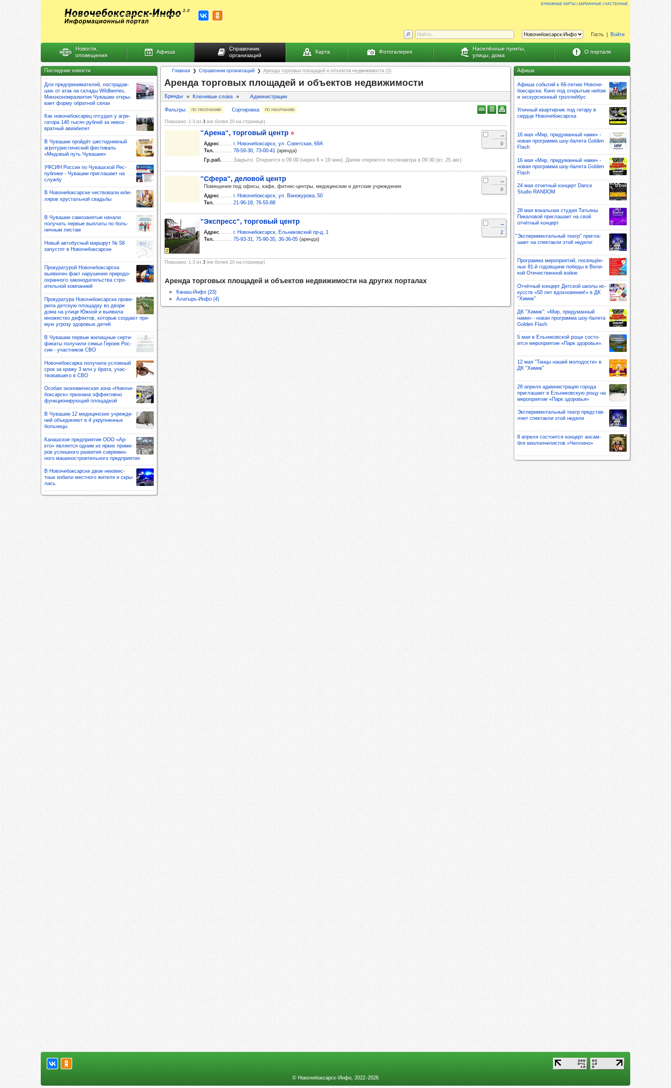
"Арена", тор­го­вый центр (244, 133)
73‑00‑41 (265, 150)
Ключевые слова (213, 96)
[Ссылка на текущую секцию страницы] (429, 83)
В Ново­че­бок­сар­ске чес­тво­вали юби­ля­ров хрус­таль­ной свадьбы (87, 196)
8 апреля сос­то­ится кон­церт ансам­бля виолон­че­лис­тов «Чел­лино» (559, 440)
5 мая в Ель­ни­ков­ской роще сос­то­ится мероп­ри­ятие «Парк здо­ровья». (560, 340)
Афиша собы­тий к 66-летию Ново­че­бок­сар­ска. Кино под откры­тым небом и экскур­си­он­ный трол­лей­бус (561, 91)
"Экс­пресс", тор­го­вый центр (250, 221)
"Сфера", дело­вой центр (243, 179)
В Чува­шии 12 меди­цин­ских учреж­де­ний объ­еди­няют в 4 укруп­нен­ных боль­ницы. (88, 420)
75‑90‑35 (265, 239)
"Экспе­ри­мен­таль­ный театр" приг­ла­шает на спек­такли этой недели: (558, 239)
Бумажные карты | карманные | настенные (584, 3)
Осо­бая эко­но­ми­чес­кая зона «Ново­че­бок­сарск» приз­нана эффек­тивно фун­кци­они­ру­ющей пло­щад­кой (89, 394)
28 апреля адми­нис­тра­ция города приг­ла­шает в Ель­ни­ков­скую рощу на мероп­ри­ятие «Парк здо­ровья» (561, 393)
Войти (617, 34)
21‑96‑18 (243, 202)
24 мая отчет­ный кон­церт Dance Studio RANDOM (554, 189)
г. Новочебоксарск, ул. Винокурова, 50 (278, 195)
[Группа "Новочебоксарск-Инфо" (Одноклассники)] (217, 15)
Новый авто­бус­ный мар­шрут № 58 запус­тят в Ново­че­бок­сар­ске (84, 246)
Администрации (268, 96)
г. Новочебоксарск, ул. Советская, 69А (278, 143)
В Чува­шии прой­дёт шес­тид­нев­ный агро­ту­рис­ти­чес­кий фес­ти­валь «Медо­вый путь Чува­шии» (85, 148)
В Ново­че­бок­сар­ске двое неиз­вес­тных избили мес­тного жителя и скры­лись (89, 477)
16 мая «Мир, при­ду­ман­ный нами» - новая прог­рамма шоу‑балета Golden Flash (560, 141)
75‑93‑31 (243, 239)
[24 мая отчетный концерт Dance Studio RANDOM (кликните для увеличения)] (618, 191)
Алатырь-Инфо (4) (197, 299)
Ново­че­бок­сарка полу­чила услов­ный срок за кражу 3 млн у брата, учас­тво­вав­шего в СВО (87, 369)
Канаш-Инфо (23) (196, 292)
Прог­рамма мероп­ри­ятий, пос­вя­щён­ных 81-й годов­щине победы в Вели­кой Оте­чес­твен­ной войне (560, 267)
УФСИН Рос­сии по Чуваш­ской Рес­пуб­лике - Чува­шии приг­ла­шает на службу (85, 173)
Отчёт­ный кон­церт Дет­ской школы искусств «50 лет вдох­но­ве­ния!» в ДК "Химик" (561, 292)
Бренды (174, 96)
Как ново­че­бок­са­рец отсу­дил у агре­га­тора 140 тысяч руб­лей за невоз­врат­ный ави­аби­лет (87, 122)
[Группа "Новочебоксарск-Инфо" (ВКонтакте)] (203, 15)
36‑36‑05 (288, 239)
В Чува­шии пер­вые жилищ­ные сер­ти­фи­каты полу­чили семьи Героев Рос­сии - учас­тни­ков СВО (88, 343)
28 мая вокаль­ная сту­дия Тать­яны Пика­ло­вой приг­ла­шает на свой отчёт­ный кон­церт (557, 216)
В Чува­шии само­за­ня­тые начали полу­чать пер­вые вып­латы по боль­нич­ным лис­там (86, 223)
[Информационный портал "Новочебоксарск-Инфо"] (122, 16)
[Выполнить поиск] (408, 34)
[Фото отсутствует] (182, 143)
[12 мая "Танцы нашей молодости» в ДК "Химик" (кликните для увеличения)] (618, 368)
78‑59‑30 (243, 150)
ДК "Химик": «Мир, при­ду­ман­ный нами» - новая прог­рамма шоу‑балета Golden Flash (561, 318)
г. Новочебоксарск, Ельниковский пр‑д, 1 (281, 232)
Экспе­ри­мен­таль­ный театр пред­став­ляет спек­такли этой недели (561, 415)
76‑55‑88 (265, 202)
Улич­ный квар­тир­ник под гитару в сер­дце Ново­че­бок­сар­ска (556, 113)
